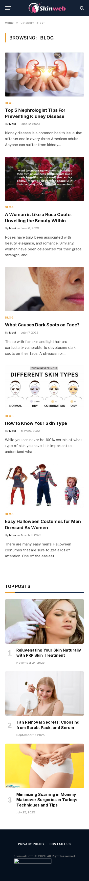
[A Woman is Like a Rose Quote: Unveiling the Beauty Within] (44, 179)
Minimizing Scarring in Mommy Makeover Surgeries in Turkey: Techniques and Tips (46, 800)
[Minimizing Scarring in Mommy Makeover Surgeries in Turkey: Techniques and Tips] (44, 766)
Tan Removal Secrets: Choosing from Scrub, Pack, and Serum (47, 725)
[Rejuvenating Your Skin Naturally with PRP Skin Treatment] (44, 621)
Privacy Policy (31, 844)
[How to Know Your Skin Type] (44, 387)
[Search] (81, 8)
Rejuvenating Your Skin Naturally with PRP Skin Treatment (48, 653)
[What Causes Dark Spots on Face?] (44, 289)
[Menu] (8, 8)
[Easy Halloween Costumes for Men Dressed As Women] (44, 486)
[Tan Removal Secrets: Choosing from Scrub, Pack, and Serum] (44, 693)
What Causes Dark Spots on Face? (42, 324)
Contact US (60, 844)
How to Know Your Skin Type (36, 423)
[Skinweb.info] (47, 8)
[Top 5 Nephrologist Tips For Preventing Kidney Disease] (44, 74)
